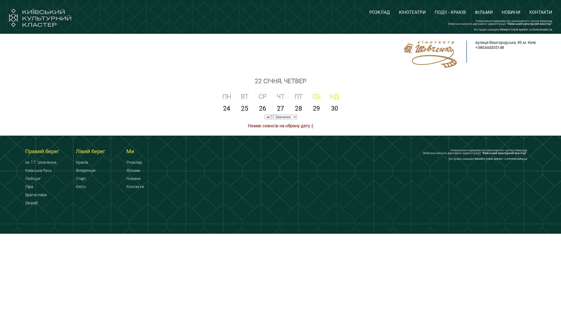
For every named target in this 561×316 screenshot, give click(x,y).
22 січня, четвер (280, 81)
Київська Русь (38, 170)
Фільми (484, 12)
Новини (511, 12)
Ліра (29, 186)
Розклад (379, 12)
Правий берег (42, 151)
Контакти (540, 12)
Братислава (36, 194)
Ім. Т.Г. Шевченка (40, 162)
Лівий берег (90, 151)
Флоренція (85, 170)
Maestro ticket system (514, 29)
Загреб (31, 203)
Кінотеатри (412, 12)
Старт (81, 178)
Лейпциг (33, 178)
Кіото (81, 186)
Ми (130, 151)
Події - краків (450, 12)
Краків (82, 162)
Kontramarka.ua (542, 29)
